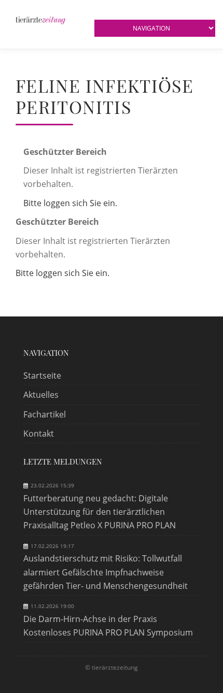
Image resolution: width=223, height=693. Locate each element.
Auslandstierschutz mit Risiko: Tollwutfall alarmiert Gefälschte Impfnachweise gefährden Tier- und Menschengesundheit (105, 572)
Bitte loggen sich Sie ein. (70, 203)
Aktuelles (41, 394)
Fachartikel (44, 414)
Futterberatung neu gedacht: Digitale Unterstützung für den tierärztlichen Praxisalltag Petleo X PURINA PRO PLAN (99, 512)
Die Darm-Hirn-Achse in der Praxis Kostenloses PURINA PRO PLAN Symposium (108, 625)
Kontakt (38, 433)
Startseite (42, 375)
